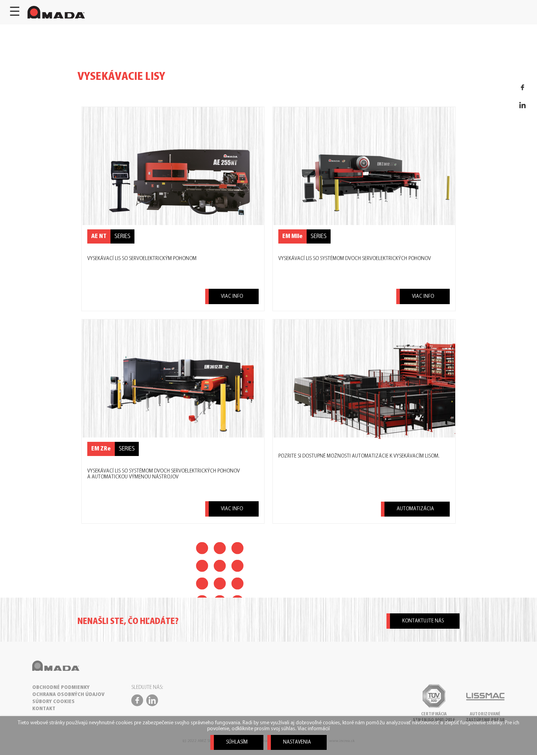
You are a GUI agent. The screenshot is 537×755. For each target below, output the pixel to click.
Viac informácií (314, 728)
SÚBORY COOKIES (53, 701)
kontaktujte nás (423, 621)
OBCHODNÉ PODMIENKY (61, 687)
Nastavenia (297, 742)
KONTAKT (43, 708)
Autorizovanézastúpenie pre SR (485, 717)
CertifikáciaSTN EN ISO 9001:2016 (434, 717)
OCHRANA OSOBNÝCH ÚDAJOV (68, 694)
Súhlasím (237, 742)
